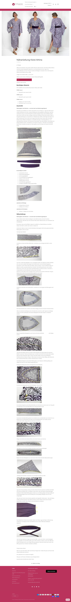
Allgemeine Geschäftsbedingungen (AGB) (18, 573)
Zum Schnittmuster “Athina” (24, 79)
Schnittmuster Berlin (18, 599)
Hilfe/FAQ (14, 570)
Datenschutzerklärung (16, 575)
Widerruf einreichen (51, 571)
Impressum (14, 581)
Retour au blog (36, 563)
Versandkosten (15, 579)
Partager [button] (19, 65)
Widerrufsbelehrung (16, 577)
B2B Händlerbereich (15, 583)
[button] (30, 2)
